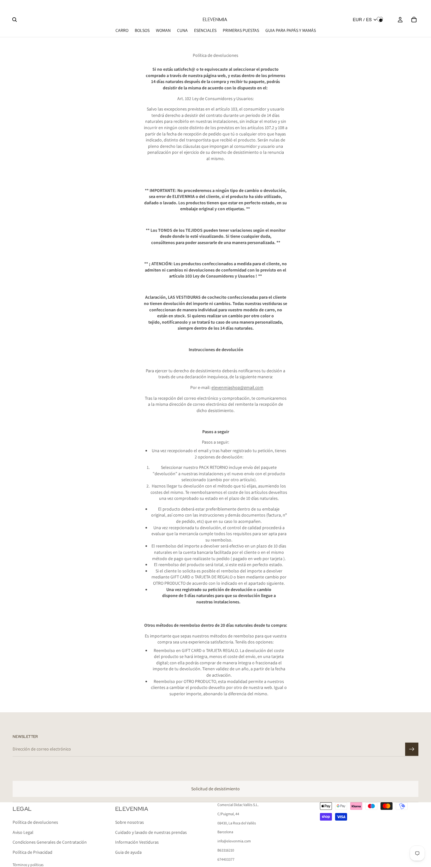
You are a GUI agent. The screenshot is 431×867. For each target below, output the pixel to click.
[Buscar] (14, 20)
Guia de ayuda (128, 852)
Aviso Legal (23, 832)
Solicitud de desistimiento (215, 789)
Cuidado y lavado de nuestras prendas (151, 832)
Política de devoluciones (35, 822)
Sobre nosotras (129, 822)
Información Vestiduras (137, 842)
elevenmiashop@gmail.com (237, 387)
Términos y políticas (28, 864)
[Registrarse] (411, 749)
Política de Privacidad (32, 852)
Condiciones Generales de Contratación (50, 842)
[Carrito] (414, 20)
